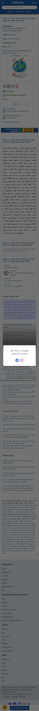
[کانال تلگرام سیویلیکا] (17, 360)
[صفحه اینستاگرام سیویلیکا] (22, 360)
